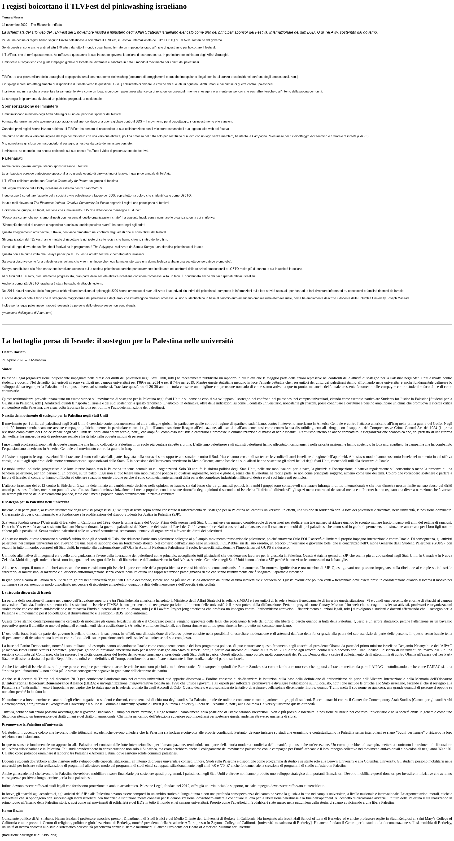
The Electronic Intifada (46, 24)
